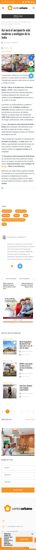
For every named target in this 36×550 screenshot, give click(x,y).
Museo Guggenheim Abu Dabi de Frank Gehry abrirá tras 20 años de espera (26, 345)
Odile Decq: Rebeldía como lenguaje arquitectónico (26, 388)
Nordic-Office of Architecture (13, 219)
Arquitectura (10, 21)
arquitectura (21, 211)
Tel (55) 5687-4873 (13, 531)
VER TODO (30, 419)
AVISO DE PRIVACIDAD (18, 547)
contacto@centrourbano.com (15, 526)
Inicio (3, 21)
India (25, 215)
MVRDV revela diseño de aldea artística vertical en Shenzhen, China (26, 367)
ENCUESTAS (7, 419)
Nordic (4, 166)
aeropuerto (6, 211)
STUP (4, 224)
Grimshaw (5, 215)
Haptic (16, 215)
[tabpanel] (18, 370)
